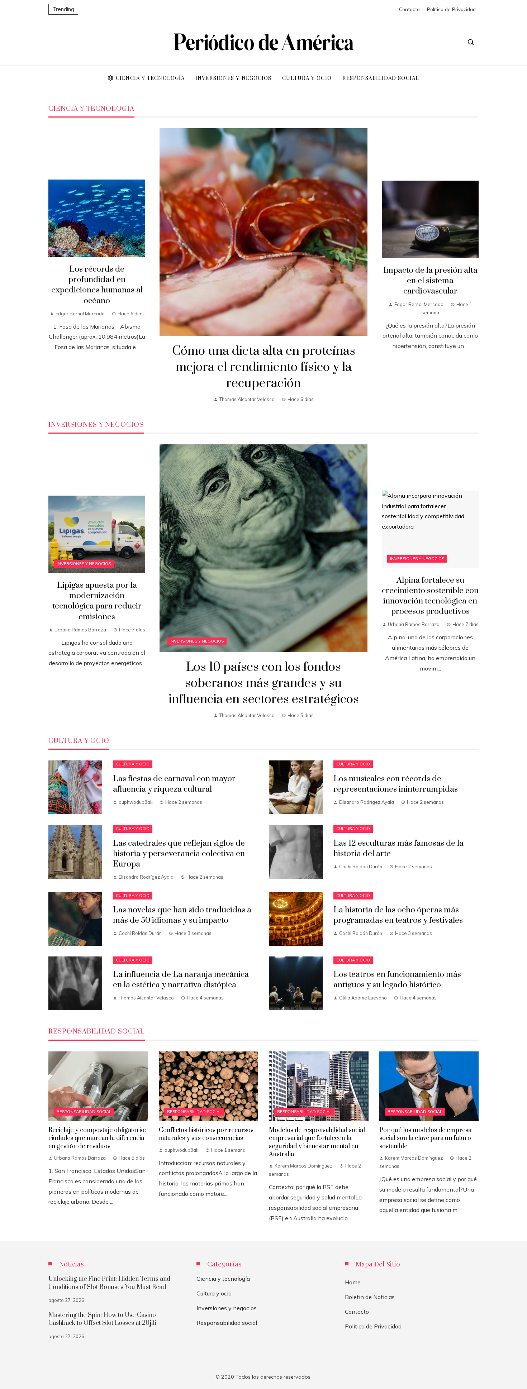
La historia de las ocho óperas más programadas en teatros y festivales (398, 915)
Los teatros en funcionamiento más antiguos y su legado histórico (397, 979)
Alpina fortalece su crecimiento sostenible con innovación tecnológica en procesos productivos (430, 596)
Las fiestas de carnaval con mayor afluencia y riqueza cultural (174, 784)
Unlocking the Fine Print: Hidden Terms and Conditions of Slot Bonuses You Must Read (109, 1283)
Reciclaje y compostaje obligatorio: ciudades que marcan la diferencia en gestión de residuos (97, 1138)
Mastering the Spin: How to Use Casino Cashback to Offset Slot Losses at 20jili (102, 1319)
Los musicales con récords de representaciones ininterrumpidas (395, 784)
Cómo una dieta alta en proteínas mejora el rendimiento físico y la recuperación (263, 367)
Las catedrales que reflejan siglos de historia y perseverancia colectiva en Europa (179, 853)
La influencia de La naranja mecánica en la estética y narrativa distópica (181, 979)
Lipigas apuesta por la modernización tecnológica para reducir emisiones (97, 601)
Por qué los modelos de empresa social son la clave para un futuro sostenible (425, 1138)
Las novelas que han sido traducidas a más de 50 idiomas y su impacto (182, 915)
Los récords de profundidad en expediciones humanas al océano (97, 285)
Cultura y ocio (132, 764)
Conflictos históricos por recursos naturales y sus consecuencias (206, 1134)
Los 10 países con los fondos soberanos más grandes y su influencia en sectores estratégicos (263, 683)
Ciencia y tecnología (223, 1278)
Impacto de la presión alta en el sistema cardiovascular (430, 280)
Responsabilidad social (84, 1111)
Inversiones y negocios (197, 641)
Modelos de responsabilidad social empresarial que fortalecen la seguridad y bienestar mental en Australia (317, 1142)
